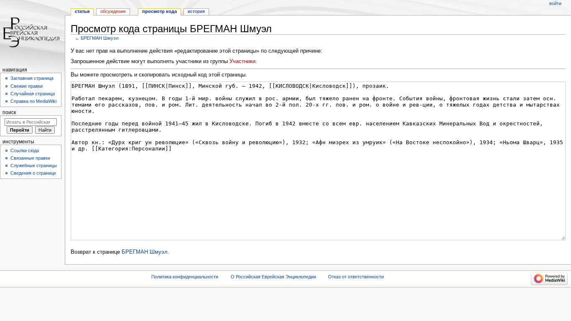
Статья (82, 11)
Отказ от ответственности (356, 276)
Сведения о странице (33, 173)
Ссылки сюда (24, 150)
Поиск (9, 112)
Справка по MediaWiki (33, 101)
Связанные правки (30, 157)
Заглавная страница (32, 78)
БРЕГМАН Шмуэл (99, 38)
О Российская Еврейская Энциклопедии (273, 276)
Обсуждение (113, 11)
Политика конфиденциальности (184, 276)
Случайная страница (32, 93)
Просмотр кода (159, 11)
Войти (555, 3)
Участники (242, 61)
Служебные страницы (33, 165)
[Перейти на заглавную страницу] (32, 32)
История (196, 11)
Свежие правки (26, 86)
